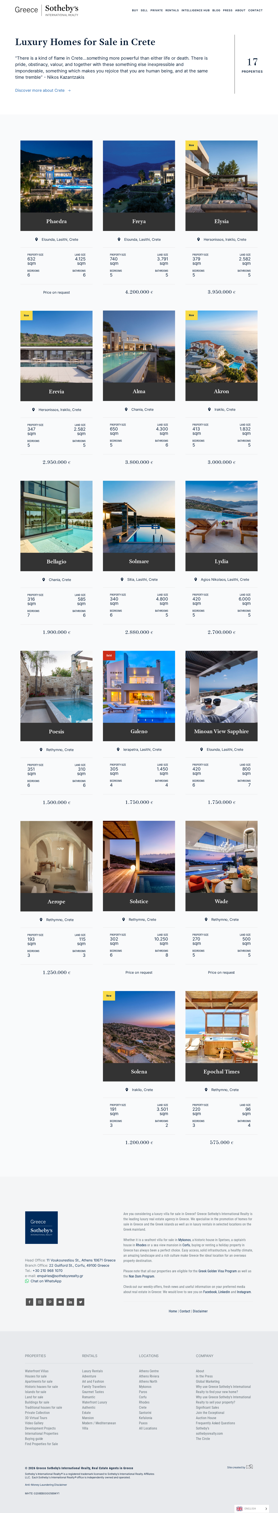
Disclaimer (200, 1311)
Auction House (206, 1418)
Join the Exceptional (210, 1413)
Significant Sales (207, 1407)
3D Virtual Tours (36, 1418)
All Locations (148, 1428)
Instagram (244, 1292)
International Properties (41, 1433)
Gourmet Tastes (93, 1392)
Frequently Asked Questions (215, 1423)
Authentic (88, 1407)
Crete (143, 1407)
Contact (255, 10)
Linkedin (224, 1292)
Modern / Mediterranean (99, 1423)
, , (79, 1265)
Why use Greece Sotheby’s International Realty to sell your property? (223, 1399)
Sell (144, 10)
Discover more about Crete (41, 90)
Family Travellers (94, 1387)
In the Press (204, 1376)
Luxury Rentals (92, 1371)
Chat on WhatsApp (46, 1281)
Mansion (88, 1418)
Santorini (145, 1413)
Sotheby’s (202, 1428)
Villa (85, 1428)
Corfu (186, 1245)
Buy (135, 10)
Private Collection (37, 1413)
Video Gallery (34, 1423)
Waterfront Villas (36, 1371)
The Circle (203, 1439)
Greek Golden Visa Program (218, 1271)
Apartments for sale (39, 1381)
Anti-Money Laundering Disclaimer (46, 1484)
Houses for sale (36, 1376)
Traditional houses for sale (43, 1407)
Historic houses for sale (41, 1387)
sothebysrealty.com (209, 1433)
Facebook (210, 1292)
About (240, 10)
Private (157, 10)
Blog (216, 10)
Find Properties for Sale (41, 1444)
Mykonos (184, 1240)
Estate (86, 1413)
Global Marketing (208, 1381)
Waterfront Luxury (94, 1402)
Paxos (143, 1423)
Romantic (88, 1397)
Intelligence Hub (196, 10)
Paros (143, 1392)
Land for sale (34, 1397)
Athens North (148, 1381)
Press (228, 10)
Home (173, 1311)
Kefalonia (145, 1418)
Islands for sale (35, 1392)
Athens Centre (149, 1371)
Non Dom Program (141, 1276)
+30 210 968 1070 (48, 1270)
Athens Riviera (149, 1376)
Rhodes (141, 1245)
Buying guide (34, 1439)
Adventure (89, 1376)
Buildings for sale (37, 1402)
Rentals (172, 10)
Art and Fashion (93, 1381)
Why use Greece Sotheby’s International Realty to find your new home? (223, 1389)
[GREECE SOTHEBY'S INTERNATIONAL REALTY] (46, 10)
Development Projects (40, 1428)
